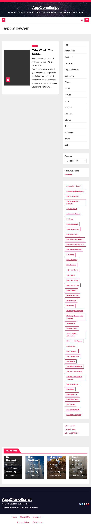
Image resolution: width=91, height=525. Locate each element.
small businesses (72, 356)
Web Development (72, 410)
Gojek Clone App (72, 280)
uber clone (70, 389)
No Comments (11, 475)
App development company (72, 203)
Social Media (70, 361)
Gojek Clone (70, 275)
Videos (68, 145)
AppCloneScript (45, 7)
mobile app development (74, 311)
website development (73, 415)
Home (14, 517)
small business (71, 351)
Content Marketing (72, 229)
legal (35, 46)
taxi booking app (72, 384)
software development (74, 371)
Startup (68, 120)
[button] (82, 20)
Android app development (75, 191)
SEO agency (78, 341)
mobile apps (70, 323)
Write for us (37, 522)
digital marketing (72, 234)
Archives (68, 156)
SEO (67, 341)
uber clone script (72, 399)
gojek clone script (72, 285)
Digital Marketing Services (75, 244)
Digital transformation (73, 249)
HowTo (68, 95)
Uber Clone (70, 426)
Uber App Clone (71, 433)
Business (69, 57)
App (66, 45)
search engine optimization (71, 335)
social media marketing (74, 366)
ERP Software (71, 265)
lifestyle (68, 107)
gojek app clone (72, 270)
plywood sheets (71, 328)
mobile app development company (74, 317)
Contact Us (25, 517)
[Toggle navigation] (86, 20)
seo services (70, 346)
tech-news (69, 133)
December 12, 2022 (42, 58)
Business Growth (72, 224)
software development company (74, 378)
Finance (68, 82)
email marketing (71, 260)
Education (69, 76)
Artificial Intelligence (73, 214)
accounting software (73, 186)
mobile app (70, 306)
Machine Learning (72, 295)
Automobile (70, 51)
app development (72, 196)
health (67, 89)
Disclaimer (37, 517)
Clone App (69, 63)
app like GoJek (71, 209)
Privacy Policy (23, 522)
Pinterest (68, 174)
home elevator (71, 290)
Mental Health (71, 300)
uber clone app (71, 394)
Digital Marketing (72, 70)
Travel (67, 139)
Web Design (70, 404)
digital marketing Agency (74, 239)
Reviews (68, 114)
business (69, 219)
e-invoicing (70, 255)
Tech (67, 126)
